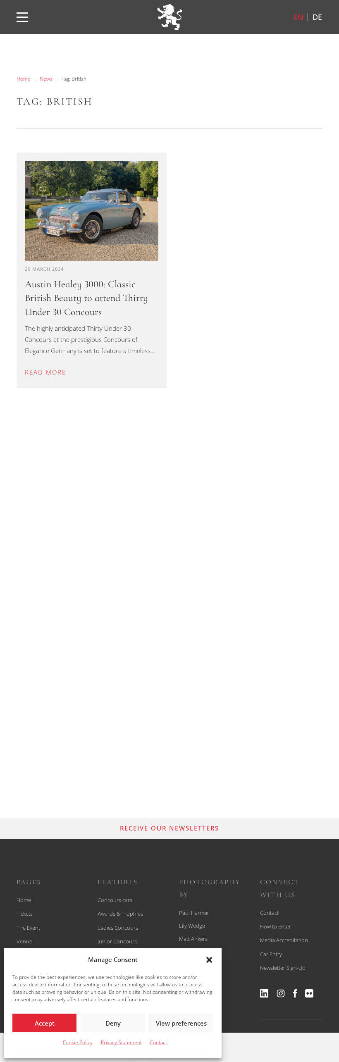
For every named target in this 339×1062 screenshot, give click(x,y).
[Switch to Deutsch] (317, 17)
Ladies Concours (118, 927)
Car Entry (271, 954)
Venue (24, 941)
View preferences (181, 1023)
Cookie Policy (78, 1042)
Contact (158, 1042)
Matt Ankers (193, 939)
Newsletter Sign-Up (283, 967)
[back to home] (169, 17)
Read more (45, 372)
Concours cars (115, 900)
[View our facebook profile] (295, 993)
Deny (113, 1023)
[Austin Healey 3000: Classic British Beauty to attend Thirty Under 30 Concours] (91, 211)
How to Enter (275, 926)
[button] (209, 960)
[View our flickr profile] (309, 993)
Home (24, 78)
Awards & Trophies (120, 913)
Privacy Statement (121, 1042)
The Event (28, 927)
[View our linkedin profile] (264, 993)
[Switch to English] (298, 17)
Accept (45, 1023)
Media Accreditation (284, 940)
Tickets (25, 913)
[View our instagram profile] (281, 993)
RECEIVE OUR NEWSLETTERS (169, 828)
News (46, 78)
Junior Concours (117, 941)
